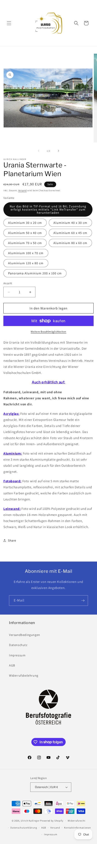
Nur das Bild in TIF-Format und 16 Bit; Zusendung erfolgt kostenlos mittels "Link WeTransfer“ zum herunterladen (48, 209)
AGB (12, 665)
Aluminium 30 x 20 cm (25, 223)
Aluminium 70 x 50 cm (25, 243)
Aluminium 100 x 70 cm (26, 253)
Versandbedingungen (24, 635)
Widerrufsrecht (76, 820)
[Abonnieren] (83, 600)
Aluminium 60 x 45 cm (70, 233)
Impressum (17, 655)
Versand (22, 190)
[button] (9, 23)
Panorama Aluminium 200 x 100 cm (35, 273)
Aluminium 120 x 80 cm (26, 263)
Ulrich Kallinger (30, 820)
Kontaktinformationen (77, 827)
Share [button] (12, 540)
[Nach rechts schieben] (58, 151)
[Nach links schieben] (39, 151)
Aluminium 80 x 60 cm (70, 243)
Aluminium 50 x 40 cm (25, 233)
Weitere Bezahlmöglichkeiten (48, 331)
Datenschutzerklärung (23, 827)
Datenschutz (18, 645)
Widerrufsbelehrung (23, 675)
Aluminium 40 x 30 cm (70, 223)
